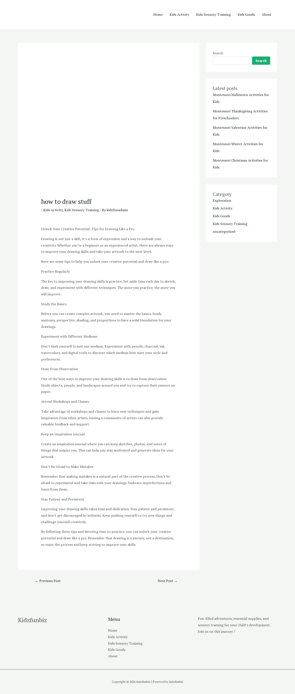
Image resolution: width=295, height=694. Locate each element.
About (266, 14)
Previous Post (48, 580)
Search (218, 53)
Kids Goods (246, 14)
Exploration (222, 200)
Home (158, 14)
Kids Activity (179, 14)
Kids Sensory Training (213, 14)
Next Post (168, 580)
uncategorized (224, 231)
